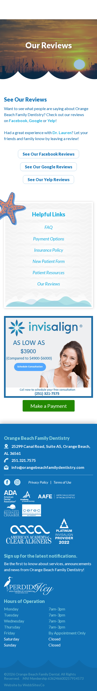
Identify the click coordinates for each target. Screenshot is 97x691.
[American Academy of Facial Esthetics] (56, 496)
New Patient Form (49, 261)
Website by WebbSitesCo (24, 685)
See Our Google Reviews (48, 166)
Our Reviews (48, 283)
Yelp (51, 120)
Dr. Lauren (62, 132)
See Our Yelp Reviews (49, 179)
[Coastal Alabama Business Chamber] (11, 510)
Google (35, 120)
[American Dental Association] (10, 496)
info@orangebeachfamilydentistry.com (47, 467)
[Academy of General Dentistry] (27, 496)
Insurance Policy (48, 250)
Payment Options (48, 238)
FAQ (48, 227)
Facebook (18, 120)
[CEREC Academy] (31, 510)
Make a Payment (48, 406)
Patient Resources (48, 272)
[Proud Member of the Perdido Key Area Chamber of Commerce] (48, 586)
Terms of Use (62, 482)
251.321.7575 (23, 460)
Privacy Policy (38, 482)
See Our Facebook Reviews (49, 154)
